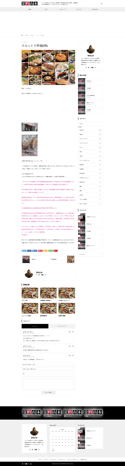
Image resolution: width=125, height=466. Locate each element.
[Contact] (45, 274)
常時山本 (91, 56)
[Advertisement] (62, 22)
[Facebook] (37, 274)
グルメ (26, 51)
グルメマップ (62, 9)
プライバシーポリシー (72, 459)
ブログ (46, 9)
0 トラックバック (62, 326)
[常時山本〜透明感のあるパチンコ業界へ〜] (30, 4)
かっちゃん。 (29, 345)
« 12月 (52, 450)
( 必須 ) (29, 364)
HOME (29, 9)
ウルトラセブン (30, 331)
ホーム (40, 459)
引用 (73, 331)
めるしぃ (28, 355)
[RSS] (31, 464)
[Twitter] (39, 274)
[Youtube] (42, 274)
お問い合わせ (95, 9)
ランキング (78, 9)
